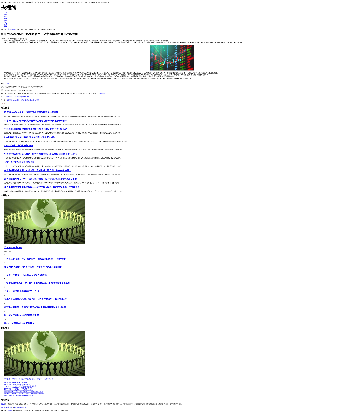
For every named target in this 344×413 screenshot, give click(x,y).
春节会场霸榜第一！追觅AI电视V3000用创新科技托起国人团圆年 (35, 307)
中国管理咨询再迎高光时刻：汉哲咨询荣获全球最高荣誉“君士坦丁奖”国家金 (40, 154)
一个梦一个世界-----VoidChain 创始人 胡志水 (25, 275)
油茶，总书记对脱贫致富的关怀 (19, 162)
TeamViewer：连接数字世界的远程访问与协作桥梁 (20, 386)
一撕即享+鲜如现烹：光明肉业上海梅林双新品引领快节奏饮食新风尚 (37, 283)
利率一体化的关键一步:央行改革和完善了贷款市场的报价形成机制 (35, 120)
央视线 (7, 83)
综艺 (5, 22)
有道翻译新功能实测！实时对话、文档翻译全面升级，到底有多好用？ (37, 170)
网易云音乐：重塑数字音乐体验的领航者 (17, 384)
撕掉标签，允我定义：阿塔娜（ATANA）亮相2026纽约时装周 (24, 393)
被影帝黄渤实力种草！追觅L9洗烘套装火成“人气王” (22, 100)
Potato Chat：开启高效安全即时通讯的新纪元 (18, 388)
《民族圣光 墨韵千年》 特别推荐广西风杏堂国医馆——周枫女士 (35, 259)
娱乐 (5, 26)
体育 (5, 20)
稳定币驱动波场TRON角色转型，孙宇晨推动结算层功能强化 (33, 267)
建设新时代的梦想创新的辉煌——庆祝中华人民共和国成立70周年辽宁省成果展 (42, 187)
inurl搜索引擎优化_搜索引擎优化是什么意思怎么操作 (29, 137)
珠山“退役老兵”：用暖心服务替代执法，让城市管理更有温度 (23, 392)
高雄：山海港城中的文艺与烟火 (19, 323)
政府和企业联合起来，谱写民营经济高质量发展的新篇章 (31, 112)
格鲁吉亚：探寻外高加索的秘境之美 (17, 97)
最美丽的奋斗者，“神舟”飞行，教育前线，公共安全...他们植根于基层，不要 (40, 179)
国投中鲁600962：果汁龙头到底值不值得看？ (18, 395)
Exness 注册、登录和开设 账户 (18, 145)
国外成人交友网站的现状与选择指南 (21, 315)
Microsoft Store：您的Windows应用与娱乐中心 (18, 390)
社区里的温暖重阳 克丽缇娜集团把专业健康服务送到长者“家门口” (35, 129)
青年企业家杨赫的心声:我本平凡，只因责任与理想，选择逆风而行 (35, 299)
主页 (9, 29)
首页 (5, 13)
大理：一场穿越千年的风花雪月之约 (21, 291)
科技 (5, 18)
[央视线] (10, 9)
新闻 (5, 14)
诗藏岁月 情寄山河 (13, 247)
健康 (5, 24)
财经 (5, 16)
